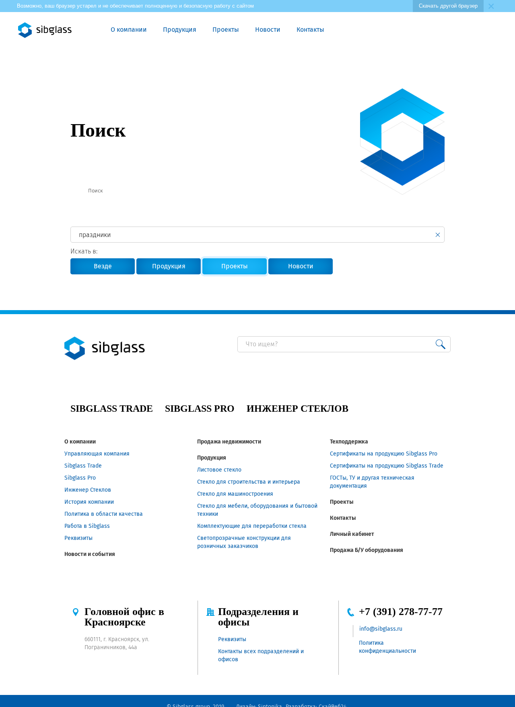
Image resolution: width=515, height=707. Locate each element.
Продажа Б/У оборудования (366, 550)
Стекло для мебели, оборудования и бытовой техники (257, 510)
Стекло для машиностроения (235, 493)
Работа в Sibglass (87, 526)
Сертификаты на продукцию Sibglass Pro (383, 453)
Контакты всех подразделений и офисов (261, 655)
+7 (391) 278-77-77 (401, 611)
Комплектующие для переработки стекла (252, 526)
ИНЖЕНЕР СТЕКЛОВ (297, 408)
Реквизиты (78, 538)
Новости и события (89, 554)
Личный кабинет (352, 534)
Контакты (310, 29)
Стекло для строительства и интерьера (248, 481)
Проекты (225, 29)
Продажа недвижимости (229, 441)
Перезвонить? (392, 30)
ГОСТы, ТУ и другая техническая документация (372, 481)
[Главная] (73, 191)
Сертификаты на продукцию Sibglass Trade (386, 465)
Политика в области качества (103, 514)
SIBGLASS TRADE (111, 408)
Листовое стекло (219, 469)
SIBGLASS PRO (200, 408)
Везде (103, 266)
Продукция (179, 29)
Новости (267, 29)
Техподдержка (349, 441)
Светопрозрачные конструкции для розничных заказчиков (244, 542)
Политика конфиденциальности (387, 647)
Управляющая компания (97, 453)
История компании (89, 502)
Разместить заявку (411, 30)
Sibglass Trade (83, 465)
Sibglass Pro (80, 477)
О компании (129, 29)
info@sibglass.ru (380, 628)
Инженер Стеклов (87, 489)
